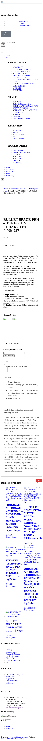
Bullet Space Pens (20, 189)
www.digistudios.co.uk (19, 737)
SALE (8, 173)
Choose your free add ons (12, 349)
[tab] (24, 366)
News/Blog (10, 176)
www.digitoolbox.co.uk (9, 739)
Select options (11, 537)
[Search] (3, 45)
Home (8, 56)
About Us (9, 171)
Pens (7, 58)
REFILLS (9, 167)
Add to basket (9, 355)
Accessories (10, 169)
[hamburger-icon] (2, 52)
